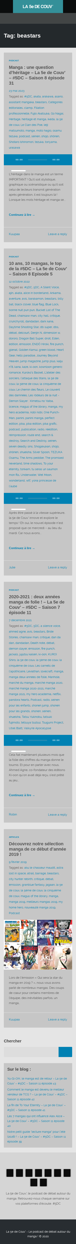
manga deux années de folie (28, 677)
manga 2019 (17, 901)
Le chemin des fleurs (30, 389)
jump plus (48, 361)
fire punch (56, 344)
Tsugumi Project (52, 722)
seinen (35, 136)
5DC (36, 287)
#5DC (28, 96)
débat (13, 332)
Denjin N (36, 332)
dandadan (32, 321)
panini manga (34, 418)
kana (17, 366)
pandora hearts (19, 699)
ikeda (51, 119)
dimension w (51, 332)
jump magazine (30, 361)
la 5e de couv (26, 660)
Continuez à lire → (22, 214)
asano (59, 96)
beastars (41, 102)
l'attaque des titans (33, 378)
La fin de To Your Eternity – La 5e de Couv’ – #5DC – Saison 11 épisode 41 (36, 1108)
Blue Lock (51, 304)
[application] (38, 162)
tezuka (39, 142)
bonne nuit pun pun (22, 310)
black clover (23, 304)
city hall (43, 315)
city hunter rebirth (21, 879)
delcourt (23, 332)
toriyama (51, 142)
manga (30, 130)
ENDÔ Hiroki (40, 344)
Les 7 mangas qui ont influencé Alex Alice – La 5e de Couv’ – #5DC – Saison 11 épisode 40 (36, 1120)
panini (20, 418)
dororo (13, 338)
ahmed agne (17, 631)
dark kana (46, 321)
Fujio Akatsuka (40, 113)
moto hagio (43, 130)
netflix (57, 694)
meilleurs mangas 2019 (42, 901)
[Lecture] (11, 159)
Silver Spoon (41, 452)
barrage (40, 873)
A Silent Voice (50, 287)
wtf (28, 480)
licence (13, 406)
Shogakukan (42, 446)
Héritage (14, 119)
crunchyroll (16, 321)
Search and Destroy (33, 440)
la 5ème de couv (27, 384)
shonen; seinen (41, 711)
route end (33, 435)
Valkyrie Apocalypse (37, 728)
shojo (44, 136)
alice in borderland (36, 293)
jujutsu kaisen (28, 654)
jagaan (50, 884)
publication (28, 429)
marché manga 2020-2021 (26, 688)
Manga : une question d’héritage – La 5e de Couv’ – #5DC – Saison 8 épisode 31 (37, 75)
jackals (13, 654)
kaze (25, 366)
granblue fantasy (33, 884)
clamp (28, 107)
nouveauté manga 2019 (40, 907)
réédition (51, 429)
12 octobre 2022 (19, 281)
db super (46, 327)
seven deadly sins (21, 446)
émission (25, 344)
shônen (54, 136)
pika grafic (50, 423)
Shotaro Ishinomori (21, 142)
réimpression (17, 435)
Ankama (55, 293)
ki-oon (34, 366)
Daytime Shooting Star (24, 327)
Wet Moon (44, 474)
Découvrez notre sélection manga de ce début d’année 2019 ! (37, 849)
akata (37, 96)
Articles (14, 837)
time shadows (33, 463)
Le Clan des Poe (31, 124)
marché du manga (21, 682)
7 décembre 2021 (20, 620)
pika (22, 423)
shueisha (25, 452)
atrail (30, 873)
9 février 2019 (18, 862)
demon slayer (18, 648)
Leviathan (33, 671)
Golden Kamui (28, 349)
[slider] (18, 170)
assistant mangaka (21, 102)
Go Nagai (57, 113)
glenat (13, 349)
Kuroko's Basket (32, 372)
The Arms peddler (32, 457)
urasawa (14, 147)
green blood (47, 349)
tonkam (25, 469)
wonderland (17, 480)
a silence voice (50, 625)
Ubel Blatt (15, 728)
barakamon (35, 298)
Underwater (28, 474)
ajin (11, 293)
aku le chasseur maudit (39, 867)
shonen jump (40, 705)
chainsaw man (26, 315)
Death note (37, 643)
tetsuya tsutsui (31, 722)
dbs (55, 327)
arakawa (47, 96)
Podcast (14, 60)
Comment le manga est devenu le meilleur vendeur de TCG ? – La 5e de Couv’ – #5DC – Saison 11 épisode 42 (37, 1094)
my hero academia (38, 694)
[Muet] (65, 159)
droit (48, 338)
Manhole (53, 677)
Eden (55, 338)
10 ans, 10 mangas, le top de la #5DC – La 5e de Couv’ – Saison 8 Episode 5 (38, 268)
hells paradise (25, 355)
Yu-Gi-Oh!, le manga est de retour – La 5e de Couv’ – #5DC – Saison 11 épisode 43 (37, 1081)
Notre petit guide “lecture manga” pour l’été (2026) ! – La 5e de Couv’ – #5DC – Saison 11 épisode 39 (36, 1136)
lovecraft (46, 671)
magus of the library (33, 406)
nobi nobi (36, 412)
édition (13, 344)
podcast (24, 136)
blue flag (38, 304)
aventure (14, 298)
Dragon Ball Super (31, 338)
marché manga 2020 (48, 682)
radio (40, 429)
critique (55, 315)
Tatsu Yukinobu (32, 716)
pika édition (33, 423)
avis (24, 298)
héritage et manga (34, 119)
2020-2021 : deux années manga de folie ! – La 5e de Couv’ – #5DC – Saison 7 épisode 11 (36, 604)
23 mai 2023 (16, 90)
